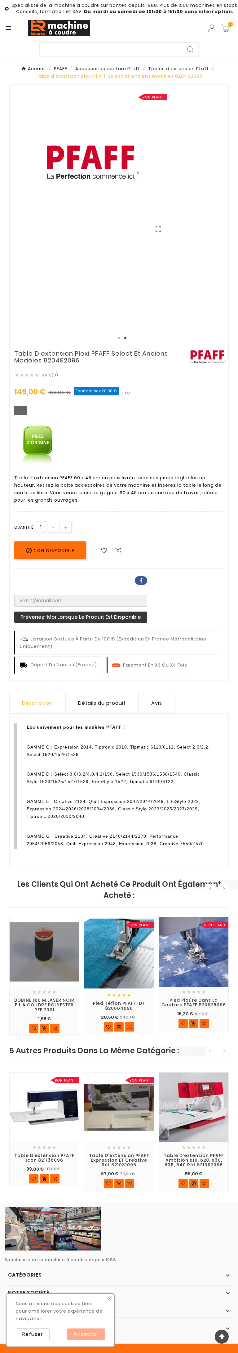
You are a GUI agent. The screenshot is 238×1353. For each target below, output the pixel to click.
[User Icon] (211, 28)
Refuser (32, 1334)
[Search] (190, 49)
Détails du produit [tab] (102, 703)
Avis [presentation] (156, 703)
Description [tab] (37, 703)
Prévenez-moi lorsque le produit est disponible (80, 617)
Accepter (86, 1333)
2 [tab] (125, 338)
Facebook (141, 580)
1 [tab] (119, 338)
